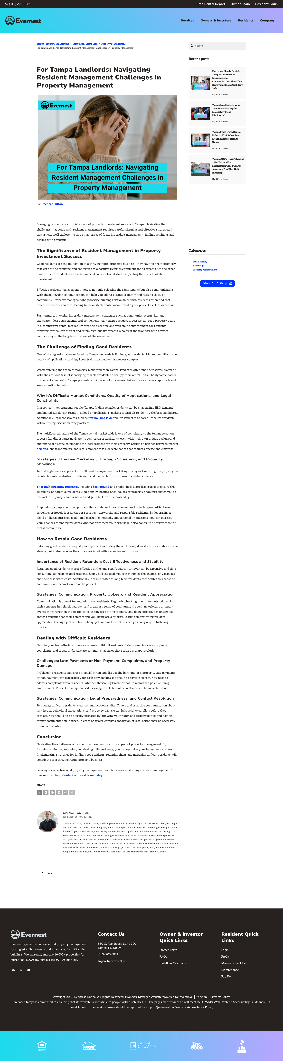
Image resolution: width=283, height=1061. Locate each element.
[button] (187, 21)
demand (42, 449)
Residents (246, 20)
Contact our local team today (82, 775)
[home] (23, 20)
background (101, 487)
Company (267, 20)
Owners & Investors (216, 20)
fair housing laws (100, 418)
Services (187, 20)
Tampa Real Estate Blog (85, 43)
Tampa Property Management (53, 43)
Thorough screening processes (57, 487)
